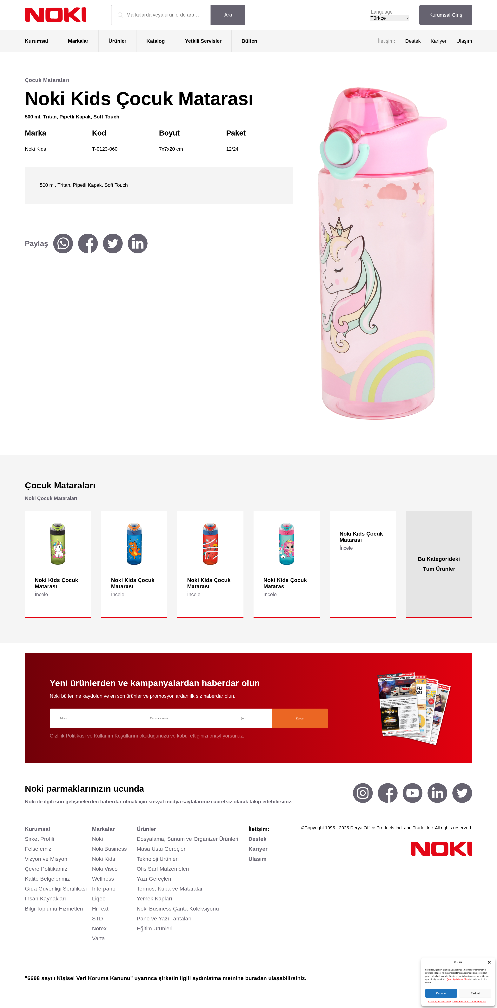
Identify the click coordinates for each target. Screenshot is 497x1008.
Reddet (475, 993)
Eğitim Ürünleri (154, 928)
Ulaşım (464, 41)
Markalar (78, 41)
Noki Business (109, 849)
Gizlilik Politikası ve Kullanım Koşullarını (94, 735)
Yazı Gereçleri (154, 879)
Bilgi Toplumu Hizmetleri (54, 909)
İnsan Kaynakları (45, 899)
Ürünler (117, 41)
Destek (413, 41)
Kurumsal (36, 41)
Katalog (155, 41)
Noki (97, 839)
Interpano (104, 889)
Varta (98, 938)
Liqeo (99, 899)
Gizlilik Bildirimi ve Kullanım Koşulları (469, 1001)
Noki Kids (103, 859)
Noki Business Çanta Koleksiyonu (178, 909)
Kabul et (441, 993)
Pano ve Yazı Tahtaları (164, 919)
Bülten (249, 41)
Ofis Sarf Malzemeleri (163, 869)
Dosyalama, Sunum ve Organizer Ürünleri (187, 839)
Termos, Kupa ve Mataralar (170, 889)
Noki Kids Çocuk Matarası (56, 583)
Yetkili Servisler (203, 41)
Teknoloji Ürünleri (158, 859)
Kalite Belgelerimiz (47, 879)
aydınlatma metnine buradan (229, 978)
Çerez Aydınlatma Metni (458, 979)
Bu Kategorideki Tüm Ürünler (439, 564)
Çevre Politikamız (46, 869)
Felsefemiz (38, 849)
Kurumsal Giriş (445, 15)
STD (97, 919)
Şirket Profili (39, 839)
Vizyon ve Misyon (46, 859)
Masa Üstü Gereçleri (162, 849)
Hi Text (100, 909)
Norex (99, 928)
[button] (489, 962)
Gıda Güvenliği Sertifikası (56, 889)
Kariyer (439, 41)
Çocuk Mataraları (47, 80)
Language (382, 12)
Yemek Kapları (154, 899)
